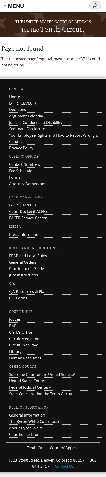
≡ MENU (13, 6)
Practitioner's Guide (26, 268)
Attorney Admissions (27, 183)
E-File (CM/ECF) (22, 103)
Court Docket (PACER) (28, 211)
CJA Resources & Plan (28, 291)
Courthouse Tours (24, 434)
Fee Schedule (20, 170)
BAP (12, 325)
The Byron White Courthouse (34, 421)
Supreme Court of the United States (42, 374)
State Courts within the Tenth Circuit (40, 393)
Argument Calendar (26, 115)
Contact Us (64, 466)
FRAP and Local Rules (28, 255)
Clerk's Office (20, 332)
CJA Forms (18, 297)
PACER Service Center (28, 217)
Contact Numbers (24, 164)
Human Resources (25, 357)
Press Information (25, 234)
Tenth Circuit (53, 29)
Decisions (17, 109)
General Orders (22, 262)
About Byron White (26, 427)
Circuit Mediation (24, 338)
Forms (14, 177)
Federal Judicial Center (30, 387)
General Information (27, 415)
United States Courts (27, 380)
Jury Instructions (23, 274)
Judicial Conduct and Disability (36, 122)
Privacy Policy (21, 147)
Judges (15, 319)
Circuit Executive (23, 345)
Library (15, 351)
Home (14, 96)
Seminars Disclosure (27, 128)
